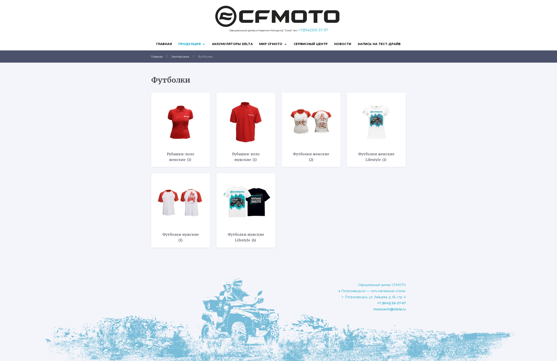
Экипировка (180, 56)
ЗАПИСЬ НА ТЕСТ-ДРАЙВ (379, 44)
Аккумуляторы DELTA (232, 44)
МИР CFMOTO (270, 44)
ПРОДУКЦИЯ (189, 44)
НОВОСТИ (342, 44)
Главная (164, 44)
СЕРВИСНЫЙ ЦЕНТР (311, 44)
